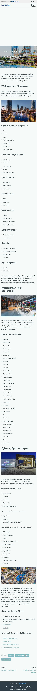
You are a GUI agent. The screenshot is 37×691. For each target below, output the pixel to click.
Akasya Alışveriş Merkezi (10, 644)
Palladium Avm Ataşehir (10, 638)
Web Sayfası (7, 625)
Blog (21, 687)
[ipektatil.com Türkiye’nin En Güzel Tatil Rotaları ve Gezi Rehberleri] (7, 5)
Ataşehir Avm (20, 655)
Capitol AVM (7, 641)
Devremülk (9, 687)
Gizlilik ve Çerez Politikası (18, 689)
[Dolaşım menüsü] (33, 5)
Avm (27, 655)
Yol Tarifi (5, 628)
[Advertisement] (18, 26)
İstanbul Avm (6, 659)
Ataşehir (11, 655)
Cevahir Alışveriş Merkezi (11, 648)
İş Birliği (28, 687)
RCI (17, 687)
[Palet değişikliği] (32, 1)
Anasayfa (5, 51)
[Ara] (34, 1)
